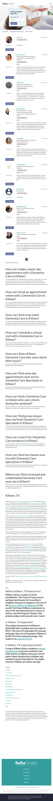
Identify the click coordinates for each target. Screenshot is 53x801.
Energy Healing (28, 31)
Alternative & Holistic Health (16, 31)
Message (45, 37)
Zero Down (8, 703)
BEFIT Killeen (16, 566)
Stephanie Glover (21, 206)
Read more (28, 798)
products (31, 443)
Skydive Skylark (31, 576)
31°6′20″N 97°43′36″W (31, 544)
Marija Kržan (20, 189)
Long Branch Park (36, 561)
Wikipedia (7, 670)
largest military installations (23, 605)
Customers (26, 769)
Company (26, 779)
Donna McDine (20, 109)
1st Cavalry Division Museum (12, 697)
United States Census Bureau (27, 549)
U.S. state (17, 501)
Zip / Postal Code (15, 17)
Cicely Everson (20, 54)
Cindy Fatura (20, 82)
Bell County (32, 501)
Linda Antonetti (21, 164)
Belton (27, 547)
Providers (26, 772)
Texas (22, 501)
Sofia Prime (26, 429)
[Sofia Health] (8, 3)
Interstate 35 (8, 549)
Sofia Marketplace (22, 445)
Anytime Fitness (32, 566)
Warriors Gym (23, 566)
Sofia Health (5, 31)
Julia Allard (19, 138)
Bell (10, 533)
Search (13, 23)
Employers (26, 775)
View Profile (9, 45)
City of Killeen (8, 672)
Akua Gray (19, 37)
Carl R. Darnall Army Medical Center (38, 568)
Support (26, 782)
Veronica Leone (20, 232)
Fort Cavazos (38, 509)
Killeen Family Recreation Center (30, 556)
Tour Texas (8, 700)
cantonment (30, 509)
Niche (6, 706)
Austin (6, 508)
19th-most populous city (34, 503)
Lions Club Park (26, 561)
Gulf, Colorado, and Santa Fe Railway (19, 515)
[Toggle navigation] (50, 3)
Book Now (9, 49)
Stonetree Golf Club (22, 576)
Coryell (19, 533)
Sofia (16, 281)
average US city (24, 638)
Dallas (25, 508)
